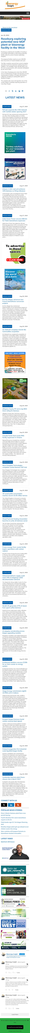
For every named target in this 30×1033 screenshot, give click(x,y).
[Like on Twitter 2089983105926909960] (13, 990)
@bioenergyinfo (21, 962)
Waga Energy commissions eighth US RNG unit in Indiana (14, 692)
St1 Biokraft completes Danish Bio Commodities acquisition (14, 330)
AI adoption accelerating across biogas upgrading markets (13, 632)
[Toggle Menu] (27, 13)
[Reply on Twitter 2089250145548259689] (6, 1008)
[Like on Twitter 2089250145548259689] (13, 1008)
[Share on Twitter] (12, 91)
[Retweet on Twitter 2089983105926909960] (9, 990)
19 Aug (7, 964)
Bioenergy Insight (11, 962)
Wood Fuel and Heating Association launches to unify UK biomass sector (15, 520)
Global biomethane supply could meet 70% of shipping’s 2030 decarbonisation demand (13, 577)
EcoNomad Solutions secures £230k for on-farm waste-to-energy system (14, 664)
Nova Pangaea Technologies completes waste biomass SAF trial (14, 466)
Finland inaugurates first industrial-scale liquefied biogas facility (14, 750)
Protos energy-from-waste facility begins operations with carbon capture (14, 549)
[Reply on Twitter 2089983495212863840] (6, 973)
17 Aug (7, 997)
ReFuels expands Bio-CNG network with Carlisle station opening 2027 (14, 111)
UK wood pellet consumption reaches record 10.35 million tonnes (14, 494)
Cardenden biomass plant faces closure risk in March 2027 (13, 778)
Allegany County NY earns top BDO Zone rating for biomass (14, 410)
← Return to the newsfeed (9, 27)
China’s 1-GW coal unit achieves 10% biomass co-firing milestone (13, 190)
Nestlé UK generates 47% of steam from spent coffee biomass (14, 607)
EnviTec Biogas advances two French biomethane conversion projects (13, 301)
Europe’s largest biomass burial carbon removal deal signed (13, 720)
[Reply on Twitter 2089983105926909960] (6, 990)
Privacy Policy (18, 1031)
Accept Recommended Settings (15, 1027)
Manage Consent (12, 1031)
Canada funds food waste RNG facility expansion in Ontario (13, 436)
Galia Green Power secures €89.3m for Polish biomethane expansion (14, 220)
